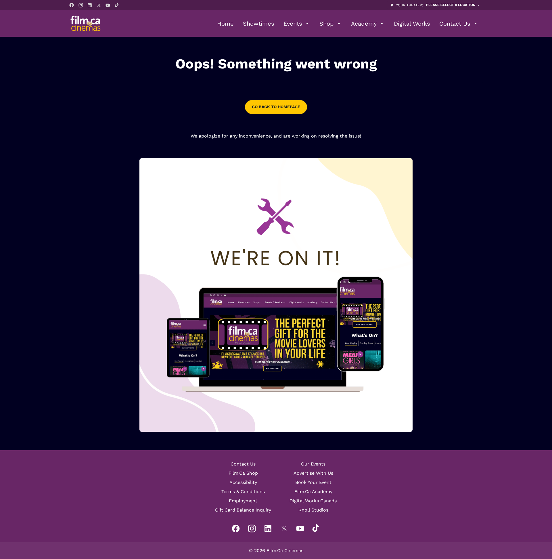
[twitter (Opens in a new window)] (98, 5)
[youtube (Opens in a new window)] (107, 5)
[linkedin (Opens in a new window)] (89, 5)
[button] (276, 295)
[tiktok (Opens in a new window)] (117, 5)
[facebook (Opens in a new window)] (71, 5)
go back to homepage (276, 106)
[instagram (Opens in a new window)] (80, 5)
